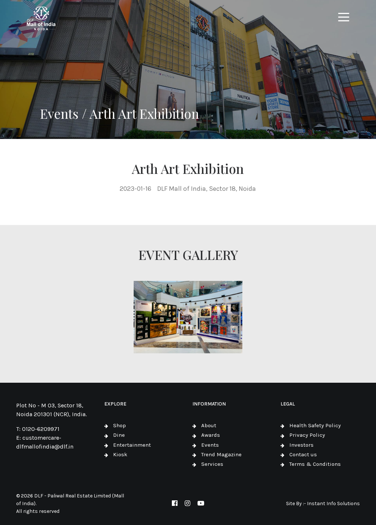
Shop (119, 425)
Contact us (303, 454)
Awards (210, 435)
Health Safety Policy (315, 425)
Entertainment (132, 445)
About (208, 425)
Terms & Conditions (315, 464)
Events (210, 445)
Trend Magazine (221, 454)
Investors (301, 445)
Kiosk (120, 454)
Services (212, 464)
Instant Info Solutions (333, 503)
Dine (119, 435)
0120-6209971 (40, 428)
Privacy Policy (307, 435)
